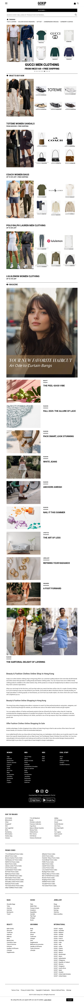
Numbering (8, 832)
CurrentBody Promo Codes (49, 860)
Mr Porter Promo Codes (12, 872)
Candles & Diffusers (12, 948)
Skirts (8, 768)
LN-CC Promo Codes (11, 868)
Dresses (9, 764)
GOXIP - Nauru (58, 956)
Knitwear (9, 758)
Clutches (9, 908)
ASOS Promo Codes (47, 856)
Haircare (9, 934)
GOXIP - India (58, 942)
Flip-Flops (33, 916)
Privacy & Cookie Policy (27, 990)
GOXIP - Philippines (59, 960)
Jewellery (9, 776)
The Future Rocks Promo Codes (14, 885)
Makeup (9, 936)
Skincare (9, 930)
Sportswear (10, 760)
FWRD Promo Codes (48, 862)
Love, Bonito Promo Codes (49, 870)
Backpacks (10, 912)
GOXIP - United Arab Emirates (62, 974)
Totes (8, 906)
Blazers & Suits (28, 760)
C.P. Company (58, 820)
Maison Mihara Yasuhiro (37, 828)
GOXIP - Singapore (59, 966)
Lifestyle (9, 950)
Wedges (32, 918)
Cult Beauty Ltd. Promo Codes (13, 860)
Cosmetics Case (11, 942)
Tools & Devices (11, 944)
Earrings (56, 910)
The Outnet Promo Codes (49, 885)
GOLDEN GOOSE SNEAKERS (26, 21)
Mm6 (6, 830)
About (61, 756)
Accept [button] (70, 1000)
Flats (31, 904)
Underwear (27, 780)
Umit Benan (33, 836)
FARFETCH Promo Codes (12, 862)
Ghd (6, 826)
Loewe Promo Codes (48, 868)
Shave (32, 934)
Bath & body (10, 928)
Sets (31, 940)
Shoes (8, 780)
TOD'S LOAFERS (12, 21)
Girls (43, 758)
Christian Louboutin (35, 822)
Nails (8, 938)
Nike (55, 830)
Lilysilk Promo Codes (48, 866)
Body (31, 928)
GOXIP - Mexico (58, 952)
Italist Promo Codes (47, 864)
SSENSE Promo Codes (48, 881)
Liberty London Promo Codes (13, 866)
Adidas (56, 818)
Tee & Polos (27, 756)
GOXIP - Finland (58, 936)
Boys (43, 760)
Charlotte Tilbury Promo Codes (51, 858)
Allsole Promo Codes (11, 856)
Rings (55, 904)
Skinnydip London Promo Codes (14, 881)
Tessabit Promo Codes (48, 883)
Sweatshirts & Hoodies (31, 766)
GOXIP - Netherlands (60, 958)
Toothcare (10, 932)
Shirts (26, 758)
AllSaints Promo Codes (48, 854)
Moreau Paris (33, 830)
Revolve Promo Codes (48, 878)
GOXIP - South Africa (60, 968)
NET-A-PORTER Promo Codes (13, 876)
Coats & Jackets (11, 762)
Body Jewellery (58, 914)
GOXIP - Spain (58, 970)
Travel (8, 914)
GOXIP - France (58, 938)
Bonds (31, 820)
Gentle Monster (58, 824)
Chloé (6, 822)
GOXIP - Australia (59, 930)
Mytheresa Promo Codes (12, 874)
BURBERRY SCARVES (67, 21)
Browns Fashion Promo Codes (14, 858)
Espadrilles (33, 912)
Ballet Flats (33, 906)
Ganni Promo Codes (11, 864)
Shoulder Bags (11, 904)
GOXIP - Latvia (58, 946)
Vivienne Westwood (35, 838)
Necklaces (57, 906)
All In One (9, 770)
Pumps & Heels (34, 908)
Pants (8, 766)
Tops (8, 756)
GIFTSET (39, 21)
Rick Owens (33, 834)
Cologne (32, 938)
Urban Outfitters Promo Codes (13, 887)
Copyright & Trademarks (43, 990)
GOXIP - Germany (59, 940)
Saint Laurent (58, 834)
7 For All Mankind (35, 818)
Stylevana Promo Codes (12, 883)
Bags (8, 772)
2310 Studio (8, 818)
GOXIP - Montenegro (60, 954)
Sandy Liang (8, 836)
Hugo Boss (33, 826)
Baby (43, 756)
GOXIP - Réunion (58, 964)
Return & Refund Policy (58, 990)
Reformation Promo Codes (12, 878)
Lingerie (9, 782)
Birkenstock (8, 820)
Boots (32, 920)
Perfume (9, 946)
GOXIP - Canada (58, 934)
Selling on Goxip (64, 760)
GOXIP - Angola (58, 928)
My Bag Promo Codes (48, 872)
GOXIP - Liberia (58, 948)
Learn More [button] (47, 1000)
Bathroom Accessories (36, 944)
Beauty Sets (10, 940)
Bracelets (56, 908)
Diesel (56, 822)
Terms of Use (15, 990)
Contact (62, 762)
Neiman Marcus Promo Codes (50, 874)
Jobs (61, 758)
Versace (7, 838)
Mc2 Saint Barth (59, 828)
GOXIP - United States (60, 976)
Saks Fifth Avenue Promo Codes (14, 879)
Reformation (8, 834)
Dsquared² (8, 824)
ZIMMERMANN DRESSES (51, 21)
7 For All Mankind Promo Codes (14, 854)
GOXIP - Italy (57, 944)
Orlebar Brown (34, 832)
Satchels (9, 910)
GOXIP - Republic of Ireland (62, 962)
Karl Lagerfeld (9, 828)
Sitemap (68, 990)
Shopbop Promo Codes (48, 879)
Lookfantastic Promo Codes (13, 870)
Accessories (10, 774)
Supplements (10, 952)
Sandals (32, 914)
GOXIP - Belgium (58, 932)
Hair (31, 930)
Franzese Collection (35, 824)
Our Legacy (57, 832)
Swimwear (10, 778)
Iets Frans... (57, 826)
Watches (27, 782)
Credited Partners (65, 764)
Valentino (57, 836)
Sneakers (33, 910)
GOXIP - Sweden (58, 972)
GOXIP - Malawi (58, 950)
